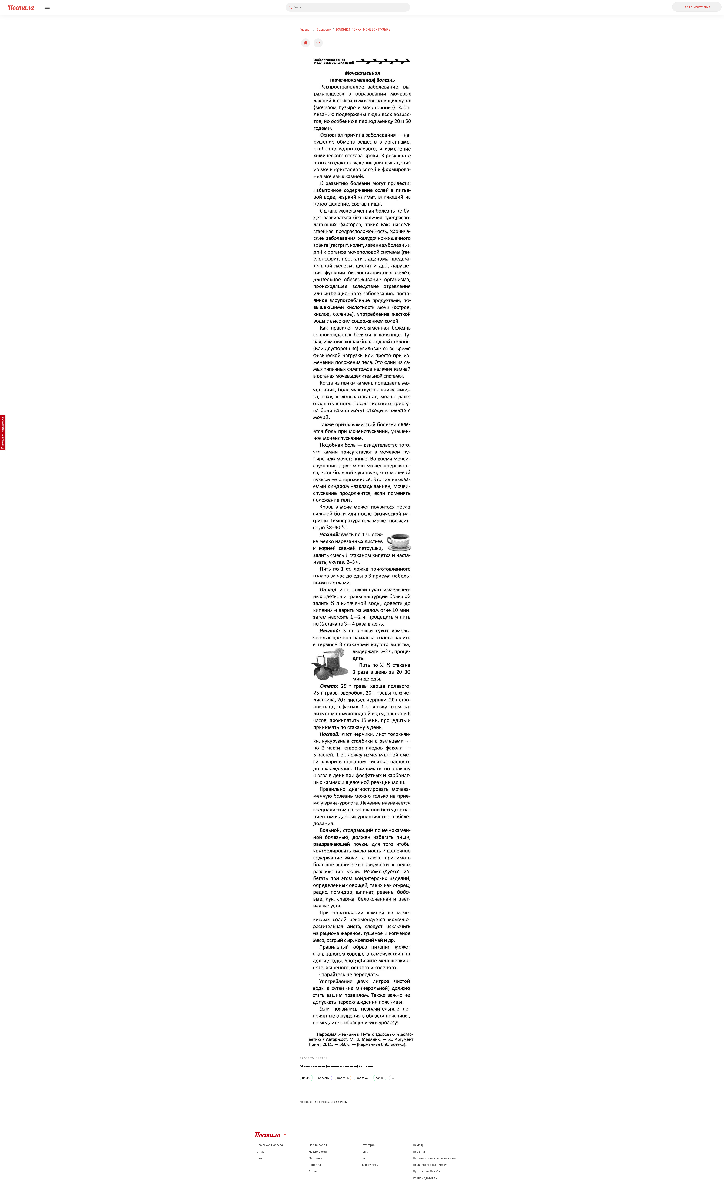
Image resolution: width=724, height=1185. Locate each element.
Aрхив (313, 1171)
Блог (260, 1158)
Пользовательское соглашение (434, 1158)
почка (380, 1077)
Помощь (418, 1145)
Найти (393, 7)
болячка (362, 1077)
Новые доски (318, 1151)
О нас (260, 1151)
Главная (305, 29)
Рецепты (315, 1164)
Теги (364, 1158)
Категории (368, 1145)
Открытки (315, 1158)
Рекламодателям (425, 1178)
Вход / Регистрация (696, 6)
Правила (419, 1151)
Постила (21, 7)
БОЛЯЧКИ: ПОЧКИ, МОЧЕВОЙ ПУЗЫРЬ (363, 29)
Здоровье (324, 29)
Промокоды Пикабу (426, 1171)
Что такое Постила (270, 1145)
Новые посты (318, 1145)
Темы (364, 1151)
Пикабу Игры (370, 1164)
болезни (324, 1077)
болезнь (343, 1077)
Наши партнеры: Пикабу (430, 1164)
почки (306, 1077)
